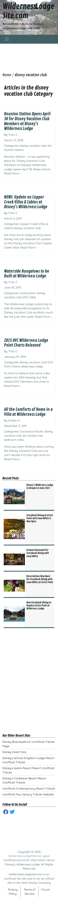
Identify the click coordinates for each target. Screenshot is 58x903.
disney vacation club (33, 145)
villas (20, 439)
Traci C (12, 134)
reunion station (14, 149)
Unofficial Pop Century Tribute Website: (28, 794)
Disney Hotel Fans (14, 752)
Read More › (12, 173)
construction (28, 293)
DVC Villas (29, 297)
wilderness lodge (32, 366)
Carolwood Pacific (32, 431)
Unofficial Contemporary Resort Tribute (28, 788)
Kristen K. (14, 420)
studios (32, 435)
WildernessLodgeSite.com (25, 856)
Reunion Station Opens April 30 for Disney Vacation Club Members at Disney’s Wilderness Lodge (27, 121)
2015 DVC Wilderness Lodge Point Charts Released (26, 343)
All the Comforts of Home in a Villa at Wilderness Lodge (28, 412)
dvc (50, 145)
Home (6, 75)
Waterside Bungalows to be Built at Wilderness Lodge (26, 274)
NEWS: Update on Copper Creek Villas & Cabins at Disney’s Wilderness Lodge (25, 202)
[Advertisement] (29, 56)
